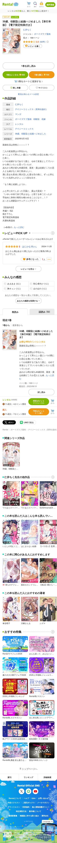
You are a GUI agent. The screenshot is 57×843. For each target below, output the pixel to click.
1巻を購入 (41, 74)
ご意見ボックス (28, 802)
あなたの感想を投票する (27, 300)
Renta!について (15, 798)
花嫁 (43, 118)
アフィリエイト (14, 807)
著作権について (35, 811)
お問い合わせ (43, 798)
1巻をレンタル (15, 74)
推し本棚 (16, 87)
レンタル (19, 123)
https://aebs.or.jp (19, 839)
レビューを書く (34, 46)
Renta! (5, 429)
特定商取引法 (21, 811)
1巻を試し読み (28, 65)
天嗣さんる (26, 623)
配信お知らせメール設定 (28, 94)
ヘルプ (26, 798)
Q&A (33, 798)
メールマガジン (43, 802)
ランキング (28, 777)
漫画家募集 (13, 815)
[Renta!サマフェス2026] (15, 4)
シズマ (42, 623)
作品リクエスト (14, 802)
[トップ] (8, 4)
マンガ (18, 114)
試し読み (41, 392)
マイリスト (43, 87)
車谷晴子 (6, 623)
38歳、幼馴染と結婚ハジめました (30, 133)
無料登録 (50, 4)
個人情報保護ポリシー (40, 807)
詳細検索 (47, 777)
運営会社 (44, 815)
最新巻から (18, 325)
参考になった (32, 258)
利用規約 (25, 807)
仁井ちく (27, 29)
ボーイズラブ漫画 (42, 33)
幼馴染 (36, 118)
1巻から (6, 325)
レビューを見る (27, 268)
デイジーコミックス (24, 128)
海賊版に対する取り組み (29, 815)
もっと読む (19, 227)
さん (29, 246)
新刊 (9, 777)
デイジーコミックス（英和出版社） (31, 109)
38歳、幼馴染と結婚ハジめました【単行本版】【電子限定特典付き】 (36, 334)
